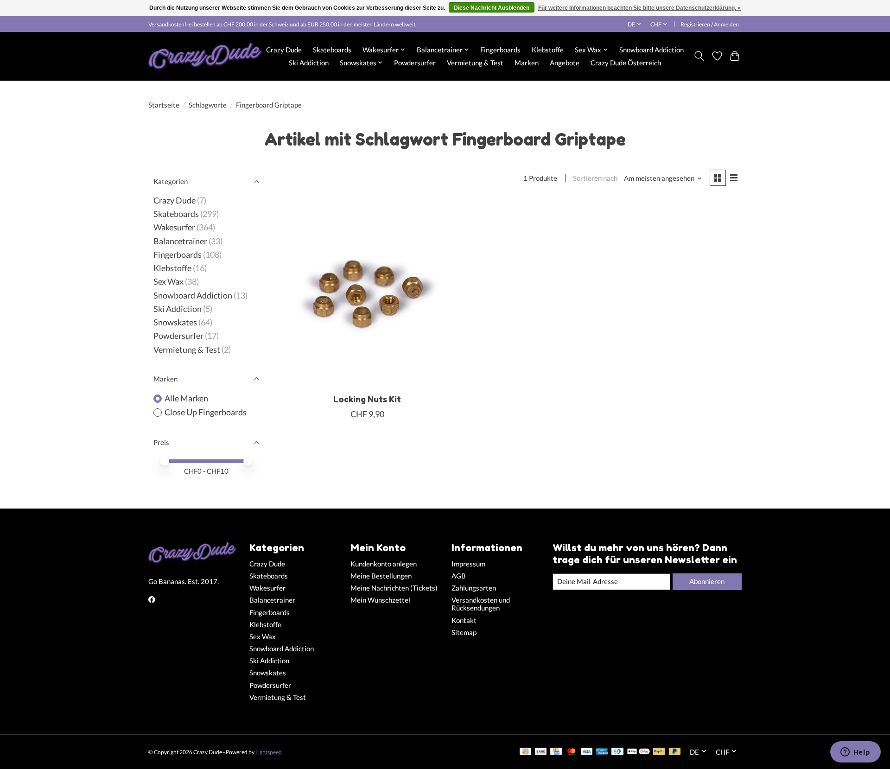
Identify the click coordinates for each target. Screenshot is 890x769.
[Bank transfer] (541, 752)
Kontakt (464, 620)
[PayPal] (659, 752)
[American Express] (602, 752)
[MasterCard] (572, 752)
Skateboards (332, 49)
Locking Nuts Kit (367, 399)
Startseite (163, 105)
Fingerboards (500, 49)
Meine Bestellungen (381, 576)
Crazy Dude (284, 49)
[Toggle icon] (699, 56)
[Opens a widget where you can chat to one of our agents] (855, 752)
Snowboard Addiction (651, 49)
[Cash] (525, 752)
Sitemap (464, 632)
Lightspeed (268, 752)
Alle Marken (186, 398)
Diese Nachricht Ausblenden (491, 8)
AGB (458, 576)
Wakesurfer (174, 227)
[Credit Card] (556, 752)
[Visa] (587, 752)
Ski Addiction (309, 62)
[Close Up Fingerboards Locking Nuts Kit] (367, 294)
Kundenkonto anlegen (383, 564)
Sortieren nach (595, 178)
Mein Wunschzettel (380, 600)
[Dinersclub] (617, 752)
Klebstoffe (548, 49)
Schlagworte (208, 105)
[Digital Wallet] (638, 752)
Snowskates (175, 322)
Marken (527, 62)
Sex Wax (168, 281)
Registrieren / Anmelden (709, 24)
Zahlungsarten (473, 588)
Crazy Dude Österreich (626, 62)
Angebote (564, 62)
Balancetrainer (180, 241)
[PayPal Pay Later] (675, 752)
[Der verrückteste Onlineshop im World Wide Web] (205, 56)
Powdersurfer (415, 62)
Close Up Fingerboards (206, 412)
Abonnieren (707, 581)
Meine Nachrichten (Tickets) (394, 588)
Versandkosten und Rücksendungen (480, 604)
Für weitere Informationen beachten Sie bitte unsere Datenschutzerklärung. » (639, 8)
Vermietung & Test (475, 62)
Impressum (468, 564)
